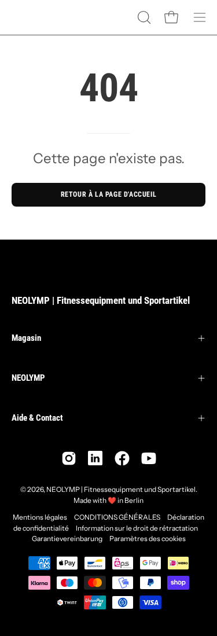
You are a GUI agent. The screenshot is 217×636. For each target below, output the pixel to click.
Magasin (26, 338)
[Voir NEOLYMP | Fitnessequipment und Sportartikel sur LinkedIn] (95, 458)
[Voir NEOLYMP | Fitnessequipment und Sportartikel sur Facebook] (122, 458)
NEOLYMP (28, 378)
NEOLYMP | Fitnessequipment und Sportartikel (101, 300)
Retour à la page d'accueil (109, 194)
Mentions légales (40, 517)
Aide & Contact (37, 418)
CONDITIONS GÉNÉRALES (117, 517)
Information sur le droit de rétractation (137, 528)
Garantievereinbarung (67, 538)
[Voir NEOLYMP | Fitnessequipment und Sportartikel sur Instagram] (69, 458)
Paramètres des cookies (147, 538)
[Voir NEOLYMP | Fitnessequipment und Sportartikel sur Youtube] (148, 458)
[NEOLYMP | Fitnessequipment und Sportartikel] (40, 17)
